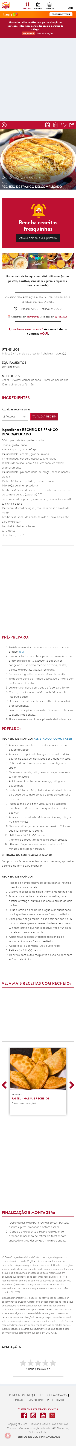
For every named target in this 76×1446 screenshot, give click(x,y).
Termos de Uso (27, 1437)
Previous (5, 1085)
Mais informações (45, 33)
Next (70, 1085)
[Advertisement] (38, 80)
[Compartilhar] (72, 125)
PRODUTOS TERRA (61, 14)
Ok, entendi (28, 33)
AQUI (44, 333)
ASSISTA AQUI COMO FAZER (53, 739)
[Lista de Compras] (55, 125)
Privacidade (50, 1437)
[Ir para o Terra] (11, 14)
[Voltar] (4, 125)
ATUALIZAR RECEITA (44, 416)
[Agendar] (47, 125)
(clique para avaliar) (31, 177)
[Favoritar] (63, 125)
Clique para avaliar (38, 1369)
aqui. (21, 651)
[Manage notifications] (8, 1435)
